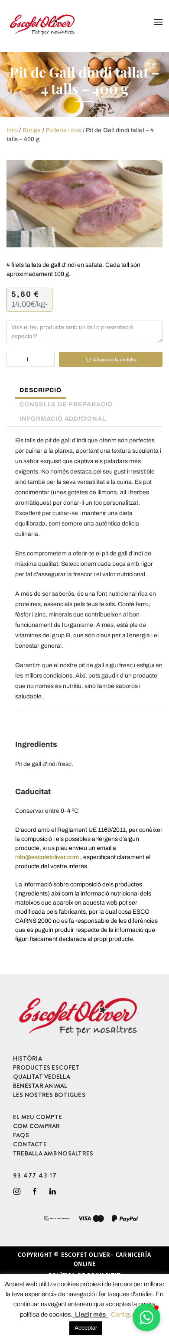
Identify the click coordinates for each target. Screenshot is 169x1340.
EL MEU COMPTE (37, 1117)
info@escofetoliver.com (47, 857)
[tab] (36, 391)
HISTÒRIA (27, 1058)
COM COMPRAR (36, 1126)
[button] (146, 1317)
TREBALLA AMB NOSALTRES (53, 1153)
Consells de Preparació (66, 404)
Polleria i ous (63, 130)
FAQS (21, 1135)
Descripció (41, 390)
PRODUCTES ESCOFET (46, 1067)
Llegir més (90, 1314)
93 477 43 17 (35, 1175)
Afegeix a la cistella (114, 359)
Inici (12, 130)
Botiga (32, 130)
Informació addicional (63, 418)
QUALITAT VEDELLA (41, 1076)
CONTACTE (30, 1144)
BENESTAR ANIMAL (40, 1085)
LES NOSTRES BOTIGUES (49, 1094)
